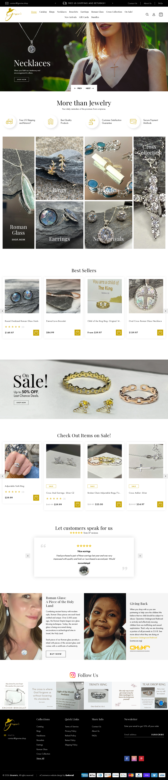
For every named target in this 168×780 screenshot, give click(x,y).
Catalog (39, 726)
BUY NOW (56, 654)
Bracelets (40, 740)
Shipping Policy (71, 744)
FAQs (160, 3)
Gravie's (14, 775)
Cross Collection (43, 753)
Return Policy (70, 740)
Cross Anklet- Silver (138, 492)
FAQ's (94, 735)
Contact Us (132, 3)
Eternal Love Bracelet (56, 321)
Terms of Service (71, 726)
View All (40, 758)
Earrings (39, 744)
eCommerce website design (51, 775)
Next (90, 88)
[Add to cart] (36, 333)
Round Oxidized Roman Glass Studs (21, 321)
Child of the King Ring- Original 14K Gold (105, 321)
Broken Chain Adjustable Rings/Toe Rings (105, 492)
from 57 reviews (91, 532)
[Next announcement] (113, 3)
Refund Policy (70, 735)
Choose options (77, 333)
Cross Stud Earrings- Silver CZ (60, 492)
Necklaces (40, 735)
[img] (76, 532)
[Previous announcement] (55, 3)
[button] (147, 14)
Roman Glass (42, 749)
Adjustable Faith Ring (14, 486)
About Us (147, 3)
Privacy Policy (70, 731)
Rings (38, 731)
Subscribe (157, 734)
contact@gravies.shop (19, 3)
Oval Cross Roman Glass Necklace (145, 321)
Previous (77, 88)
